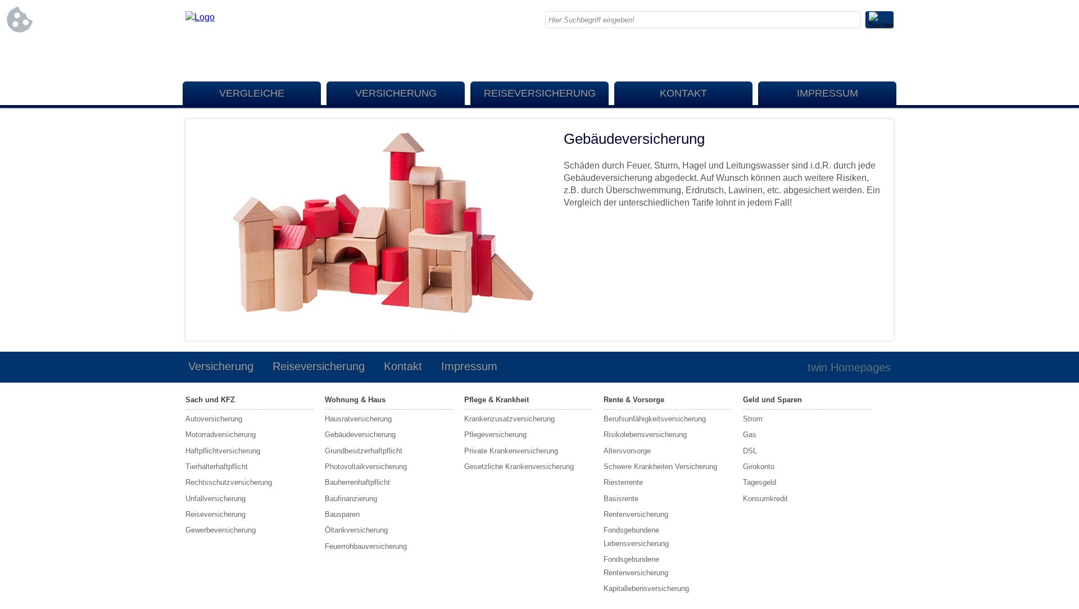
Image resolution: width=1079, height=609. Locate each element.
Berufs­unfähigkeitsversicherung (655, 419)
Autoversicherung (213, 419)
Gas (749, 434)
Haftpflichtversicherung (222, 451)
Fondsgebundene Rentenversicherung (636, 565)
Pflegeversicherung (495, 434)
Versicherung (396, 93)
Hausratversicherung (358, 419)
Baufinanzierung (351, 498)
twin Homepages (849, 367)
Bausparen (342, 514)
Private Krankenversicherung (511, 451)
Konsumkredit (765, 498)
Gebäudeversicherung (360, 434)
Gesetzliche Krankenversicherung (519, 466)
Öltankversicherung (356, 530)
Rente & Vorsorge (634, 400)
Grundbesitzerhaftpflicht (363, 451)
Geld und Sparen (772, 400)
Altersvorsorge (627, 451)
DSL (750, 451)
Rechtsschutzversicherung (228, 482)
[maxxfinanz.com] (200, 17)
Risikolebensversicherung (645, 434)
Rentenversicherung (636, 514)
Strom (753, 419)
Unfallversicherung (215, 498)
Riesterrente (623, 482)
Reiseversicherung (540, 93)
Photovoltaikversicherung (366, 466)
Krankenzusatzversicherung (509, 419)
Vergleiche (251, 93)
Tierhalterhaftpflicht (216, 466)
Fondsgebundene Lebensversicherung (636, 536)
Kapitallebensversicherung (646, 588)
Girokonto (758, 466)
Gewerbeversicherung (220, 530)
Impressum (827, 93)
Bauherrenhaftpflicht (357, 482)
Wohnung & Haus (355, 400)
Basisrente (621, 498)
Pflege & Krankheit (496, 400)
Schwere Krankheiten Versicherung (660, 466)
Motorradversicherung (220, 434)
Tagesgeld (759, 482)
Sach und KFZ (210, 400)
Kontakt (683, 93)
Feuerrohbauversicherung (366, 546)
